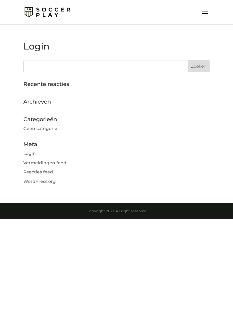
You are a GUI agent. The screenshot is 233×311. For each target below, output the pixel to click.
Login (29, 153)
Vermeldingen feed (44, 163)
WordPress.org (39, 181)
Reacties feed (38, 172)
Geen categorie (40, 128)
